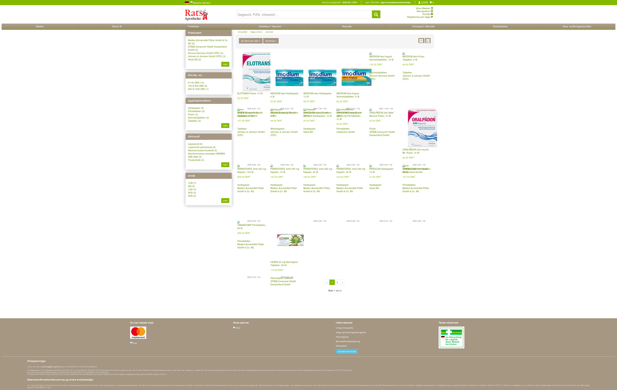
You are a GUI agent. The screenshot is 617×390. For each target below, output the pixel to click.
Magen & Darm (256, 32)
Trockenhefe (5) (196, 160)
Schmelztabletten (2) (198, 117)
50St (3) (192, 192)
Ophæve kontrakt (347, 351)
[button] (432, 2)
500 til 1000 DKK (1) (198, 89)
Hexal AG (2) (194, 59)
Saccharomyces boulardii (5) (202, 150)
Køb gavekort (424, 11)
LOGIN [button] (424, 2)
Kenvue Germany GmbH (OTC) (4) (205, 53)
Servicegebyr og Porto (51, 367)
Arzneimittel (242, 32)
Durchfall (269, 32)
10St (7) (192, 182)
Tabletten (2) (194, 120)
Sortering (270, 40)
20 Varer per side (250, 40)
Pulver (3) (193, 114)
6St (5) (191, 186)
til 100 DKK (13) (196, 82)
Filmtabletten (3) (196, 111)
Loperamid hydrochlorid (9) (202, 147)
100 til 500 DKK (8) (197, 85)
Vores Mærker (423, 8)
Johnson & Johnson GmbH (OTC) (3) (207, 56)
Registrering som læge (419, 16)
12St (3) (192, 189)
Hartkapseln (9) (196, 108)
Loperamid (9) (195, 143)
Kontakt (426, 14)
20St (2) (192, 195)
